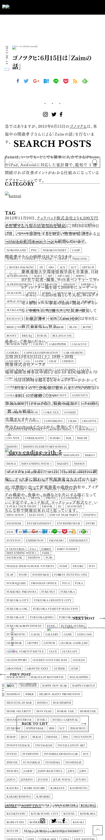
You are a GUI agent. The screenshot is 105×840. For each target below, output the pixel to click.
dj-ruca (35, 489)
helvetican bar (19, 702)
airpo (79, 276)
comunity (80, 395)
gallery (51, 634)
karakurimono (19, 796)
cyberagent (34, 438)
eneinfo (90, 515)
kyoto (42, 830)
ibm (51, 728)
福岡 (86, 233)
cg (28, 361)
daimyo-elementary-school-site (32, 455)
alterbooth (47, 284)
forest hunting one (70, 574)
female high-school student (30, 566)
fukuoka (68, 591)
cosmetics (15, 421)
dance (11, 463)
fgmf (63, 566)
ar (33, 301)
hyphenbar (34, 728)
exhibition (34, 540)
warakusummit (55, 250)
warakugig (74, 241)
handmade (29, 685)
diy (93, 480)
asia (73, 301)
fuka (79, 583)
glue (53, 651)
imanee (52, 737)
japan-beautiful (50, 771)
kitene (69, 813)
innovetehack (18, 745)
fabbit (47, 549)
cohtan (57, 387)
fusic (51, 626)
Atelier (87, 301)
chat (53, 361)
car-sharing (74, 352)
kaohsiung (78, 788)
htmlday (14, 728)
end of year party (64, 515)
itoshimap (73, 762)
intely (12, 754)
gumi (74, 668)
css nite (13, 438)
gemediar (14, 643)
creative (89, 421)
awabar (33, 310)
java (71, 771)
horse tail (65, 711)
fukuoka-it (16, 617)
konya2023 (59, 822)
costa (34, 421)
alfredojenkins (19, 284)
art (61, 301)
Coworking (53, 421)
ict (62, 728)
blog (73, 327)
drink (35, 498)
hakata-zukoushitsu (47, 677)
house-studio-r (19, 719)
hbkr (29, 694)
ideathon (78, 728)
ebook (47, 506)
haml (11, 685)
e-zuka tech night (22, 506)
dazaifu (63, 463)
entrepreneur (68, 523)
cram (72, 421)
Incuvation (83, 737)
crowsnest (86, 429)
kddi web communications (28, 805)
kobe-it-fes (15, 822)
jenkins (27, 779)
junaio (81, 779)
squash (54, 241)
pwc (34, 250)
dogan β (68, 489)
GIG (70, 195)
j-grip (28, 771)
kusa (28, 830)
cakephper (57, 344)
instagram (43, 745)
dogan (52, 489)
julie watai (62, 779)
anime (46, 293)
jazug (11, 779)
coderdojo (16, 387)
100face (30, 258)
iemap (11, 737)
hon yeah (44, 711)
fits (92, 566)
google (79, 660)
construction (65, 404)
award (80, 310)
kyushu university (67, 830)
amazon (69, 284)
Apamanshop (85, 293)
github (49, 643)
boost (12, 335)
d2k (69, 438)
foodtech (40, 574)
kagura (13, 788)
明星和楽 (51, 233)
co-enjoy (25, 378)
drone (51, 498)
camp (76, 250)
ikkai (36, 737)
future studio (73, 626)
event (84, 532)
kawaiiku (43, 796)
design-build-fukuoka (24, 472)
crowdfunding (60, 429)
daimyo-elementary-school (45, 446)
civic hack (15, 369)
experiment (78, 540)
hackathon (16, 677)
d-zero (55, 438)
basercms (70, 318)
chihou (68, 361)
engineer (14, 523)
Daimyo (12, 446)
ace (62, 267)
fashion (34, 557)
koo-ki (78, 822)
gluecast (70, 651)
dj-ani (19, 489)
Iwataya (12, 771)
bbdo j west (16, 327)
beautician (39, 327)
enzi (10, 532)
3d (41, 267)
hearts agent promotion (59, 694)
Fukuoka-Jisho (41, 617)
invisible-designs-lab (61, 754)
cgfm (39, 361)
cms (10, 378)
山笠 (89, 224)
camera (13, 352)
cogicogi (37, 387)
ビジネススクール (38, 224)
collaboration (80, 387)
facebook (14, 557)
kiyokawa (87, 813)
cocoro (69, 378)
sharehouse (16, 241)
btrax (42, 335)
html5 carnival (65, 719)
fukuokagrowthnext (24, 626)
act (73, 267)
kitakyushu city (44, 813)
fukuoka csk (17, 608)
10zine (62, 258)
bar (42, 318)
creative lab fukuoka (24, 429)
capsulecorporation (41, 352)
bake (30, 318)
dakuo (90, 455)
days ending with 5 (36, 463)
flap (10, 574)
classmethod (41, 369)
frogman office (44, 583)
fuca (66, 583)
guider (59, 668)
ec (60, 506)
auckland (14, 310)
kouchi (13, 830)
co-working (47, 378)
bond (87, 327)
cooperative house (22, 412)
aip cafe (63, 276)
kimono (87, 805)
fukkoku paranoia (21, 591)
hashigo (13, 694)
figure (78, 566)
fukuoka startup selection (55, 608)
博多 (9, 233)
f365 (33, 549)
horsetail (88, 711)
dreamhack (16, 498)
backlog (14, 318)
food (23, 574)
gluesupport (17, 660)
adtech (88, 267)
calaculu (79, 344)
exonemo (56, 540)
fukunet (48, 591)
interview (30, 754)
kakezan (57, 788)
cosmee (70, 412)
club (85, 369)
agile (38, 276)
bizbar (58, 327)
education (15, 515)
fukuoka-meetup (72, 617)
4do (51, 267)
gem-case (84, 634)
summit (13, 258)
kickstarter (65, 805)
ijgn (24, 737)
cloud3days (66, 369)
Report (46, 195)
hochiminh (62, 702)
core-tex (51, 412)
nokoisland (16, 250)
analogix (14, 293)
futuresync (16, 634)
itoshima (52, 762)
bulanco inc (62, 335)
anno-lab (64, 293)
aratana (46, 301)
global (37, 241)
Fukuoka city (18, 600)
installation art (71, 745)
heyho (42, 702)
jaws (83, 771)
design (79, 463)
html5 (42, 719)
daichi (82, 438)
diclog (53, 472)
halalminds (79, 677)
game (68, 634)
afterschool (17, 276)
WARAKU (24, 233)
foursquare (16, 583)
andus (32, 293)
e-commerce (71, 498)
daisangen (71, 455)
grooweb (14, 668)
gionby (33, 643)
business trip (17, 344)
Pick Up (16, 195)
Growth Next (38, 668)
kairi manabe (34, 788)
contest (90, 404)
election (36, 515)
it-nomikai (31, 762)
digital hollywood (79, 472)
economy (74, 506)
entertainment (39, 523)
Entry (90, 523)
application (16, 301)
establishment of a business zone (46, 532)
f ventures (15, 549)
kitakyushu (16, 813)
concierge (15, 404)
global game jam (74, 643)
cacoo (38, 344)
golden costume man (50, 660)
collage (13, 395)
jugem (43, 779)
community (57, 395)
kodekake (38, 822)
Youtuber (70, 233)
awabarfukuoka (57, 310)
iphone (12, 762)
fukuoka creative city (52, 600)
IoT (86, 754)
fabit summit (67, 549)
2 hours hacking (20, 267)
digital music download (26, 480)
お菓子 (57, 224)
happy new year (54, 685)
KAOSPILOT (15, 224)
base (53, 318)
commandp (34, 395)
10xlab (46, 258)
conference (39, 404)
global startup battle (25, 651)
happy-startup (83, 685)
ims (65, 737)
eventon (14, 540)
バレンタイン (74, 224)
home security (19, 711)
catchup (13, 361)
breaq (27, 335)
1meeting (79, 258)
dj (8, 489)
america (87, 284)
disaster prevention (68, 480)
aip (50, 276)
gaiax (35, 634)
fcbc (49, 557)
